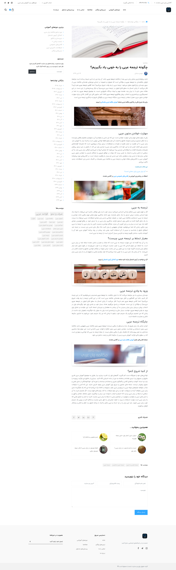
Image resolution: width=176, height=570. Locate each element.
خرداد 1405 (58, 86)
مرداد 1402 (58, 95)
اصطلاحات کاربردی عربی (54, 48)
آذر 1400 (59, 157)
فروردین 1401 (58, 144)
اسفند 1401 (58, 110)
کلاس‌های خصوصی (56, 45)
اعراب (33, 218)
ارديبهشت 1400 (57, 178)
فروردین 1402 (57, 107)
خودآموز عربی (59, 225)
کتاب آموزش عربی (43, 239)
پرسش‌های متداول (68, 10)
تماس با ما (80, 10)
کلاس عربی (43, 222)
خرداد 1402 (58, 101)
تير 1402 (59, 98)
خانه (124, 10)
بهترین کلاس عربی (44, 232)
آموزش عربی (59, 219)
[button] (11, 10)
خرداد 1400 (58, 175)
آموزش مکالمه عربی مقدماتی (109, 102)
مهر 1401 (59, 126)
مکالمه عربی (49, 219)
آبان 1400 (59, 160)
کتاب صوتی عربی (58, 245)
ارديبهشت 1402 (57, 104)
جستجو (32, 72)
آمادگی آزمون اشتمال (55, 35)
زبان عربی (40, 219)
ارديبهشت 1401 (57, 141)
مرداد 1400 (59, 169)
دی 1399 (59, 191)
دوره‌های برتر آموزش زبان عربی (27, 3)
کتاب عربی (36, 242)
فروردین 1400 (58, 182)
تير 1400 (59, 172)
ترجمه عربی (107, 465)
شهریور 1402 (58, 92)
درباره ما (56, 10)
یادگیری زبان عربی (58, 232)
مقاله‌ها (89, 10)
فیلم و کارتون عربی (57, 235)
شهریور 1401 (58, 129)
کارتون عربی (46, 245)
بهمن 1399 (58, 188)
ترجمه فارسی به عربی (132, 465)
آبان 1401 (59, 123)
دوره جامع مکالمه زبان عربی (53, 32)
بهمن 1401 (59, 113)
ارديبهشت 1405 (57, 89)
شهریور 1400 (58, 166)
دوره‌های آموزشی (114, 10)
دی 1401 (59, 117)
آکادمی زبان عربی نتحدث (163, 3)
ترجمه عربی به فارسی (118, 465)
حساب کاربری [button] (47, 3)
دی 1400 (59, 154)
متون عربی (60, 242)
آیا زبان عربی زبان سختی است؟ (135, 171)
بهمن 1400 (58, 151)
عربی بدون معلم (58, 229)
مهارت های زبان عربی (48, 242)
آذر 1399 (59, 194)
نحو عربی (60, 222)
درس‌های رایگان (100, 10)
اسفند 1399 (58, 185)
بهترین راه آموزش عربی (45, 225)
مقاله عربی (37, 245)
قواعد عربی (42, 214)
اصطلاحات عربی (46, 229)
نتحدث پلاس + (57, 42)
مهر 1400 (59, 163)
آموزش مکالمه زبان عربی (127, 340)
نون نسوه (52, 222)
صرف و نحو (57, 214)
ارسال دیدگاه (141, 512)
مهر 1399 (59, 200)
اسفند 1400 (58, 147)
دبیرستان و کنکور (56, 38)
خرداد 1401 (59, 138)
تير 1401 (59, 135)
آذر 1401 (59, 120)
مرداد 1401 (59, 132)
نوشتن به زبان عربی (57, 239)
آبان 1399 (59, 197)
